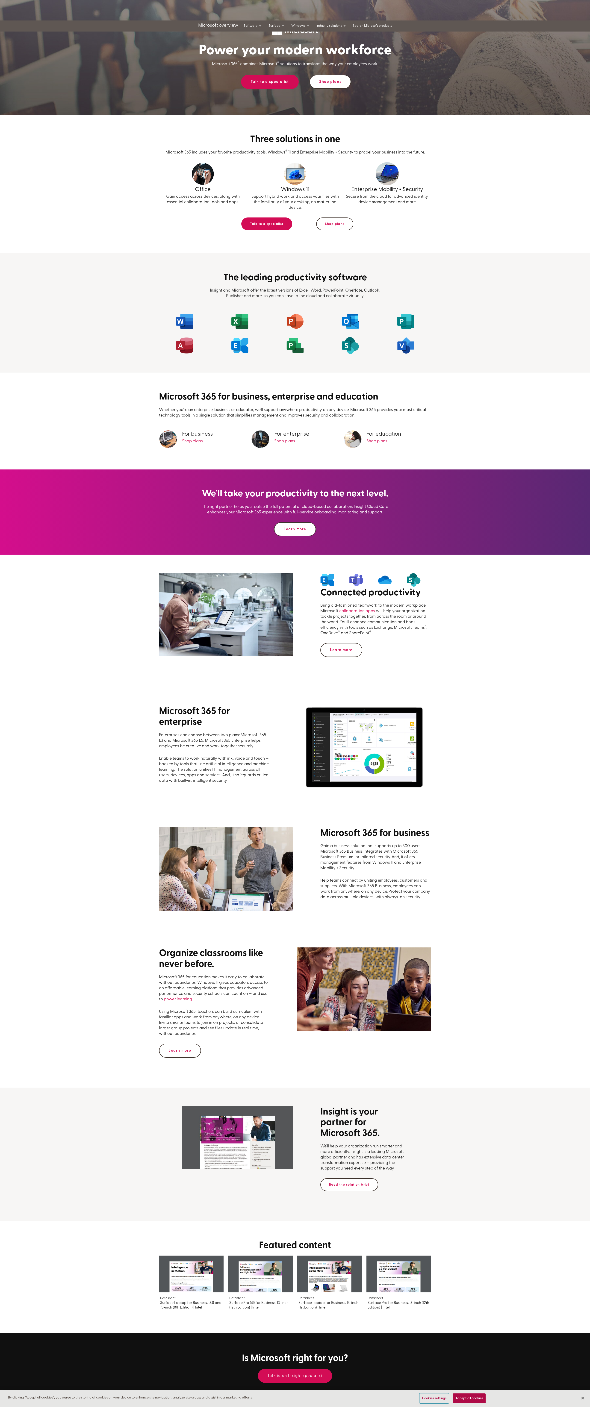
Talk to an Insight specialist (295, 1376)
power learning (178, 999)
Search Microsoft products (372, 26)
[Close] (583, 1398)
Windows (298, 26)
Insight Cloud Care (371, 507)
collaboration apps (357, 611)
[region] (295, 1398)
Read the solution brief (349, 1185)
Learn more (295, 529)
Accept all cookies (469, 1398)
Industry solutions (329, 26)
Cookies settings (434, 1398)
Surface (274, 26)
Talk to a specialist (270, 82)
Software (250, 26)
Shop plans (330, 82)
